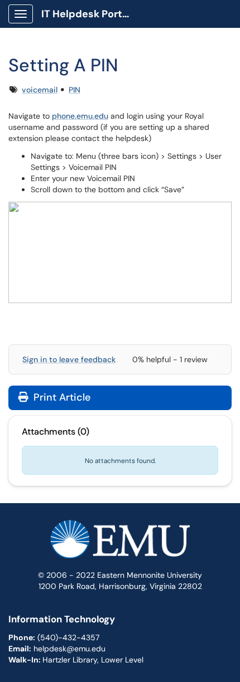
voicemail (39, 90)
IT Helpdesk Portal (86, 14)
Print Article (60, 397)
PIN (74, 90)
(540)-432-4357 (68, 637)
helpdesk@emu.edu (69, 649)
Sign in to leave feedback (69, 359)
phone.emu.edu (80, 116)
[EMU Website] (120, 544)
